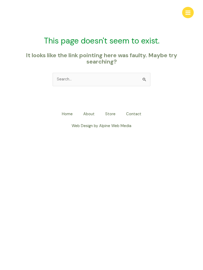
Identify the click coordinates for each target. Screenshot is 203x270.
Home (67, 114)
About (89, 114)
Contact (133, 114)
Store (110, 114)
